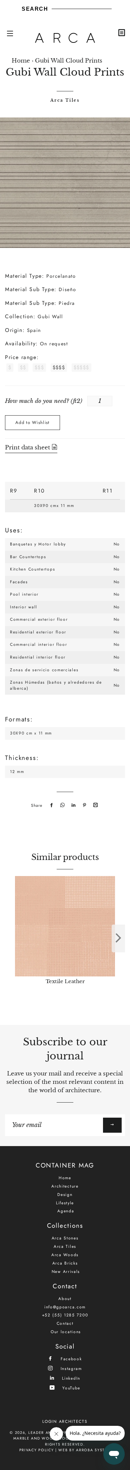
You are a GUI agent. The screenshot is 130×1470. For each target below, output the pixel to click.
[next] (118, 938)
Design (64, 1195)
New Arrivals (66, 1272)
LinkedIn (70, 1378)
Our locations (66, 1332)
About (65, 1299)
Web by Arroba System (84, 1450)
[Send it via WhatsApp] (61, 805)
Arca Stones (65, 1238)
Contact (65, 1323)
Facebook (70, 1359)
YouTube (70, 1388)
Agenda (65, 1211)
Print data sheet (28, 447)
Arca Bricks (65, 1263)
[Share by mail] (94, 805)
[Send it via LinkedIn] (72, 805)
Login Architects (64, 1421)
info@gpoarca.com (65, 1307)
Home (21, 60)
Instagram (70, 1368)
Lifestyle (65, 1203)
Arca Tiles (65, 100)
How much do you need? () (43, 401)
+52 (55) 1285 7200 (65, 1315)
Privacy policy (36, 1450)
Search (35, 9)
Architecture (64, 1186)
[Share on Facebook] (50, 805)
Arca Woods (65, 1255)
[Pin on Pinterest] (83, 805)
